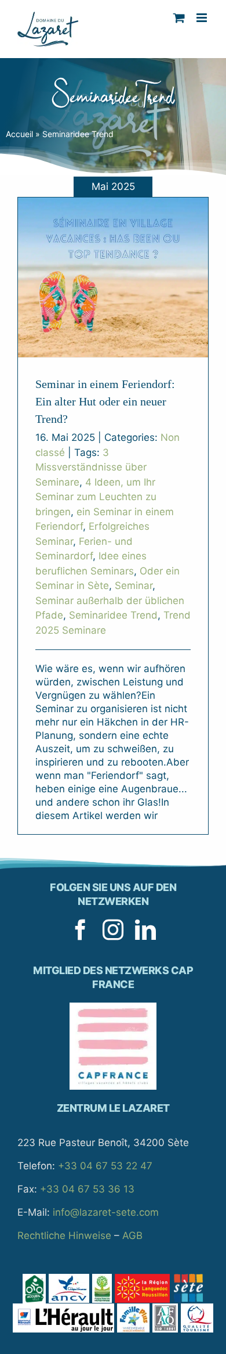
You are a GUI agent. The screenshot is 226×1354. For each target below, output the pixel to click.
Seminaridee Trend (113, 615)
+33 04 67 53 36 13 (87, 1189)
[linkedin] (145, 930)
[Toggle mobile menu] (202, 18)
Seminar (133, 585)
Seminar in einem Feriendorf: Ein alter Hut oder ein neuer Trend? (105, 401)
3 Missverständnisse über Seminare (91, 467)
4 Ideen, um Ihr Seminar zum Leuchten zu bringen (95, 497)
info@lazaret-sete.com (106, 1212)
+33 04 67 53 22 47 (105, 1166)
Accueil (19, 134)
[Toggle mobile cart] (179, 18)
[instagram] (113, 930)
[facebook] (80, 930)
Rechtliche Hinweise (64, 1235)
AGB (132, 1235)
